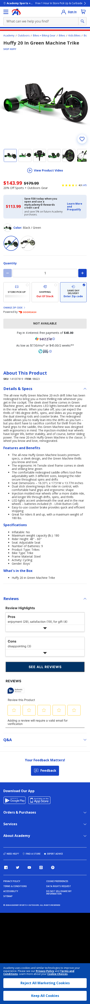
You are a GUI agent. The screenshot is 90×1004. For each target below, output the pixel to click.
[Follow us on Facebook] (5, 867)
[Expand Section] (45, 628)
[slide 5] (68, 155)
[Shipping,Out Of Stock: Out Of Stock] (45, 292)
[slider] (45, 100)
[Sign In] (63, 12)
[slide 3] (39, 155)
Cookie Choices (57, 974)
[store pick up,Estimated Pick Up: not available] (17, 292)
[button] (75, 206)
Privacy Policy (45, 971)
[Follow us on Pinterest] (52, 867)
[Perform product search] (82, 21)
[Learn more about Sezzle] (45, 338)
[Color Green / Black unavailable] (27, 243)
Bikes (62, 35)
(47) (84, 185)
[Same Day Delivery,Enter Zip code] (73, 292)
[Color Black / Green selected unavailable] (11, 243)
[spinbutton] (45, 273)
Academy (8, 35)
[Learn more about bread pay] (45, 351)
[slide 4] (54, 155)
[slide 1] (10, 155)
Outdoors (24, 35)
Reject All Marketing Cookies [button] (45, 983)
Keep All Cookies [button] (45, 995)
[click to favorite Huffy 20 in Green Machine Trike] (82, 139)
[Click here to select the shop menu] (5, 12)
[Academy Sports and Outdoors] (16, 12)
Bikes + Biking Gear (44, 35)
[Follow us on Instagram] (41, 867)
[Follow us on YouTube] (29, 867)
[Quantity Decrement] (7, 273)
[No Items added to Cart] (83, 11)
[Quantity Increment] (82, 273)
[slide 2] (24, 155)
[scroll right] (81, 155)
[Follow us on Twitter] (17, 867)
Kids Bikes (74, 35)
